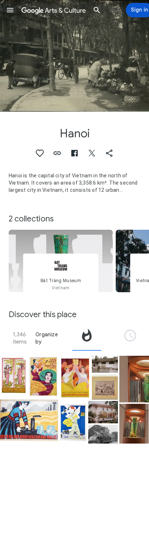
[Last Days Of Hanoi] (103, 434)
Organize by (46, 338)
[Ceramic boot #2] (134, 424)
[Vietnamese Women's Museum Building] (103, 412)
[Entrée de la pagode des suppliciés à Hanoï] (105, 387)
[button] (10, 10)
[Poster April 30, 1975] (73, 422)
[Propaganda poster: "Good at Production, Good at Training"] (43, 376)
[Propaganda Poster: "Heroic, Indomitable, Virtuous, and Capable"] (13, 376)
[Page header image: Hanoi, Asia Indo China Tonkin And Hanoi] (74, 56)
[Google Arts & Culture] (53, 10)
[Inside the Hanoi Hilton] (105, 364)
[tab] (86, 338)
